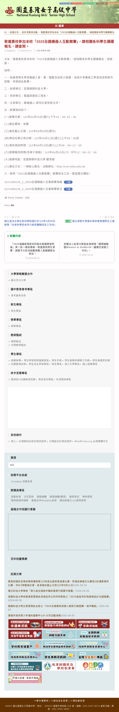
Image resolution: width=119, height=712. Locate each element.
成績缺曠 (16, 360)
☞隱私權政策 (77, 701)
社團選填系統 (18, 364)
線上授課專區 (90, 364)
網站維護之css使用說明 (73, 500)
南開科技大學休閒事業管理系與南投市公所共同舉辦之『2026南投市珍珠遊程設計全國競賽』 (59, 596)
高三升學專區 (72, 364)
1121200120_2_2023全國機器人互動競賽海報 (33, 182)
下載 (68, 182)
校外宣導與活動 (43, 51)
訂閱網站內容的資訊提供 (32, 441)
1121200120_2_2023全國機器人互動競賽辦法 (33, 189)
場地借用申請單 (19, 500)
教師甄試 (16, 341)
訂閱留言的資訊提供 (60, 441)
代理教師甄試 (18, 345)
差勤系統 (16, 496)
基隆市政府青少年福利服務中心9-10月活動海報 (34, 615)
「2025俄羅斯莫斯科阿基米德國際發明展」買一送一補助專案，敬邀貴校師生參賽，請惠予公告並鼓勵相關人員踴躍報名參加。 (32, 249)
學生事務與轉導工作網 (77, 360)
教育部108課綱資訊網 (23, 379)
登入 (13, 441)
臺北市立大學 (18, 280)
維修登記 (74, 496)
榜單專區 (16, 326)
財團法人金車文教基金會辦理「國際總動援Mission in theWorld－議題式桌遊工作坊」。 (86, 247)
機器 (12, 205)
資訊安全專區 (45, 379)
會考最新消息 (18, 295)
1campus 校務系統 (21, 481)
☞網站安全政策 (59, 701)
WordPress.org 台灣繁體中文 (91, 441)
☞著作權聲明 (41, 701)
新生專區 (16, 311)
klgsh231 (11, 51)
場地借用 (87, 496)
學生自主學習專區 (39, 364)
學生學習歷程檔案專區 (36, 360)
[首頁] (5, 32)
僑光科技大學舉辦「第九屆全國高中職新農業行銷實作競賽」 (41, 591)
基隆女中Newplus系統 (44, 500)
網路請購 (42, 496)
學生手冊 (57, 360)
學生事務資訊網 (101, 360)
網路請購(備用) (58, 496)
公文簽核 (29, 496)
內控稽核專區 (63, 379)
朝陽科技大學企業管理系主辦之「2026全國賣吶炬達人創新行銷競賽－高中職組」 (53, 606)
